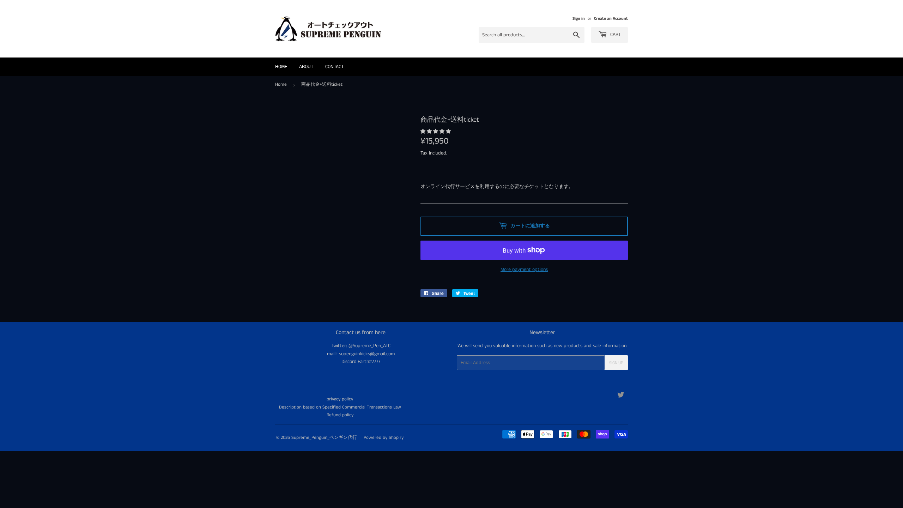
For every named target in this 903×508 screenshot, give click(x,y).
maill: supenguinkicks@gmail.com (361, 353)
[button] (436, 131)
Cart (615, 34)
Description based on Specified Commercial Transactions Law (340, 407)
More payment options (524, 269)
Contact (334, 66)
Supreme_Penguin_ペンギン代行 (324, 437)
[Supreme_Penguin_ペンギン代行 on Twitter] (620, 396)
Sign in (578, 19)
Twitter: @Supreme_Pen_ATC (360, 345)
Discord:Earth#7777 (360, 361)
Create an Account (611, 19)
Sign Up (616, 363)
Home (281, 66)
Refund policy (340, 415)
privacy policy (340, 399)
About (306, 66)
